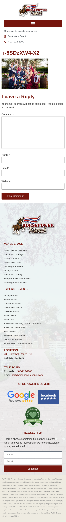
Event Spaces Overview (15, 250)
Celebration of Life (13, 307)
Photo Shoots (10, 299)
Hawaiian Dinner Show (15, 327)
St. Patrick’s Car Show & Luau (18, 343)
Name (6, 155)
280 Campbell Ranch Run (18, 354)
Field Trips (9, 319)
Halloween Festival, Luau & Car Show (22, 323)
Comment (8, 114)
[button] (33, 23)
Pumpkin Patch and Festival (17, 278)
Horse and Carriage (13, 254)
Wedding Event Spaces (15, 282)
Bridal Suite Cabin (12, 262)
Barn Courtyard (11, 258)
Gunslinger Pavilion (13, 266)
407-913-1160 (24, 371)
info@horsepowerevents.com (27, 375)
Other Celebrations (13, 339)
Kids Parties (10, 331)
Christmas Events (12, 303)
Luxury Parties (11, 295)
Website (6, 181)
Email (5, 168)
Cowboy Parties (11, 311)
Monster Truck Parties (14, 335)
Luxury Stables (11, 270)
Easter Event (10, 315)
